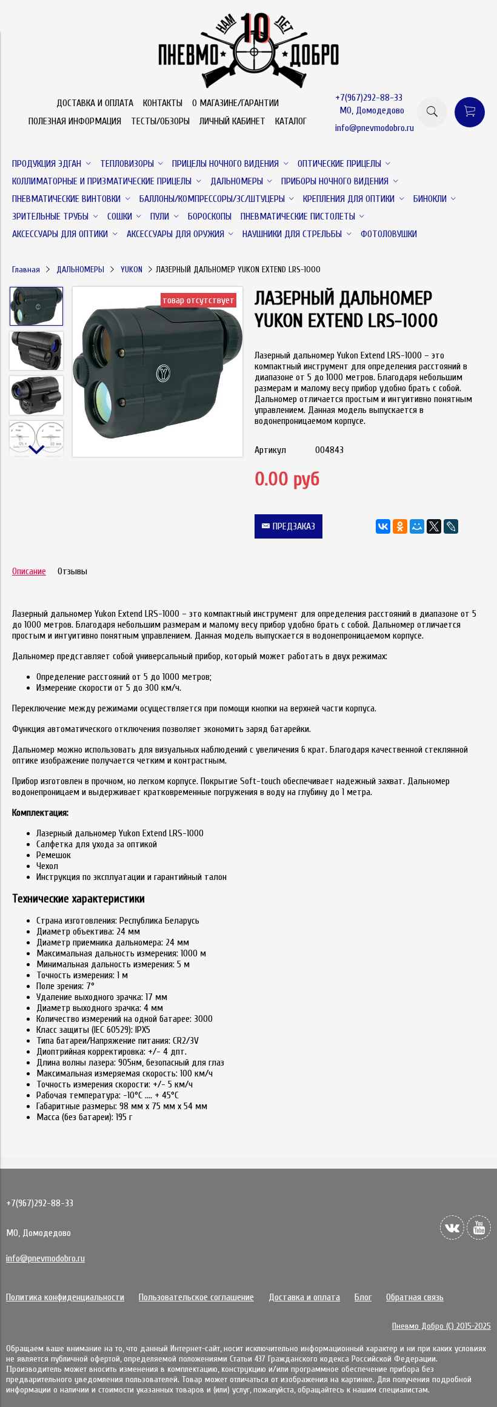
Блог (363, 1297)
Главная (26, 269)
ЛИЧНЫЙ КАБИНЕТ (232, 121)
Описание (29, 571)
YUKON (131, 269)
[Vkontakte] (452, 1227)
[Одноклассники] (400, 526)
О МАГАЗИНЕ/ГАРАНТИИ (235, 103)
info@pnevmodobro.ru (374, 128)
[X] (434, 526)
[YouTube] (479, 1227)
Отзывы (72, 571)
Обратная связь (415, 1297)
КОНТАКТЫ (162, 103)
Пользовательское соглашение (196, 1297)
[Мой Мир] (417, 526)
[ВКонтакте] (383, 526)
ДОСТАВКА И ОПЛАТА (94, 103)
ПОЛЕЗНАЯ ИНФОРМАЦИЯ (74, 121)
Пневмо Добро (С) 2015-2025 (441, 1326)
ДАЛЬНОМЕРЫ (80, 269)
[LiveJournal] (451, 526)
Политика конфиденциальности (65, 1297)
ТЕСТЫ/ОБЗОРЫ (160, 121)
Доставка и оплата (304, 1297)
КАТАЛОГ (291, 121)
